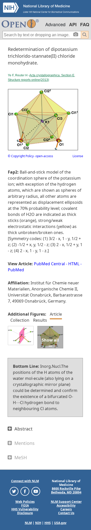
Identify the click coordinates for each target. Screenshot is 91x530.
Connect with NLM (25, 481)
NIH (38, 523)
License (78, 156)
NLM (28, 523)
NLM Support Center (66, 502)
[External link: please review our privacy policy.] (14, 491)
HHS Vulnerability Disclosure (24, 511)
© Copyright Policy (21, 156)
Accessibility (66, 505)
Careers (66, 509)
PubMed (16, 270)
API (73, 24)
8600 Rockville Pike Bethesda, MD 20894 (66, 490)
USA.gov (60, 523)
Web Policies (25, 502)
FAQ (84, 24)
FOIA (25, 505)
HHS (47, 523)
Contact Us (66, 513)
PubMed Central (49, 264)
